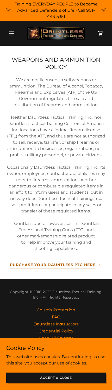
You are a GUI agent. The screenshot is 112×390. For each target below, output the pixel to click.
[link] (56, 33)
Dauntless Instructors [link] (56, 324)
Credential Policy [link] (56, 331)
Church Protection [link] (56, 309)
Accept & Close (56, 378)
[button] (13, 33)
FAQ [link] (56, 316)
